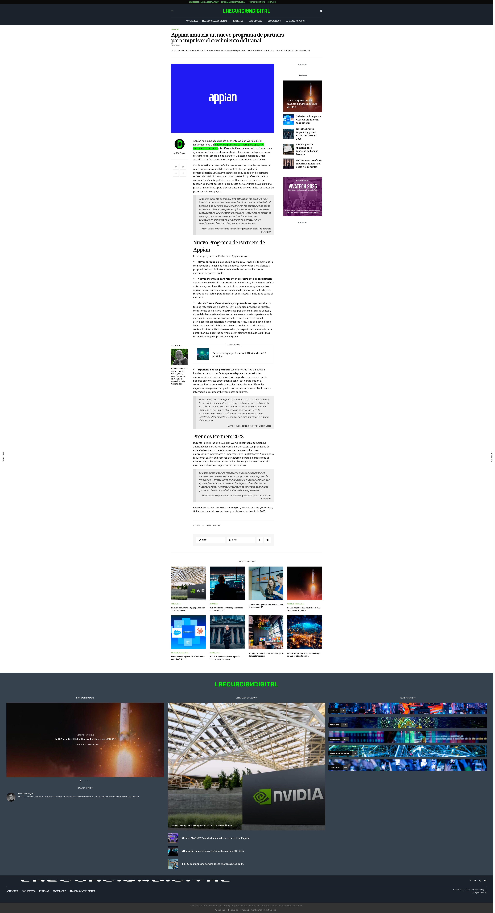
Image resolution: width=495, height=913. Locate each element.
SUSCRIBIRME (164, 480)
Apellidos (159, 463)
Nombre (158, 453)
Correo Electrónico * (164, 443)
